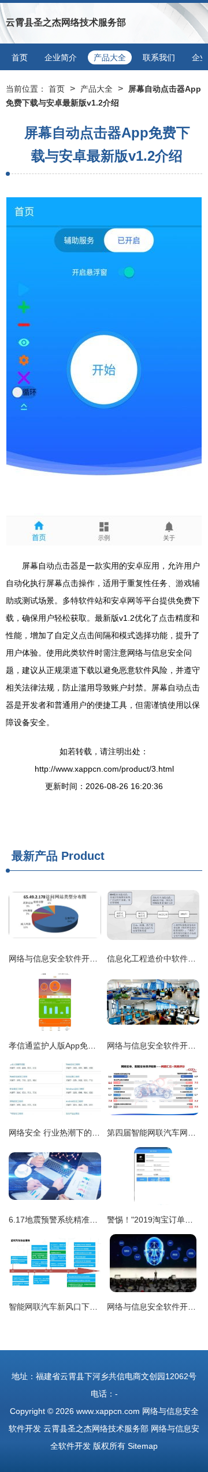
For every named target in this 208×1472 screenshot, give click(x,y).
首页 (20, 57)
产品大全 (110, 57)
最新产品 (35, 855)
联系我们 (159, 57)
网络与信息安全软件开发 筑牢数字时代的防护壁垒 (99, 958)
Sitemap (143, 1446)
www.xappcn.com (108, 1411)
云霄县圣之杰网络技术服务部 (66, 22)
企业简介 (60, 57)
